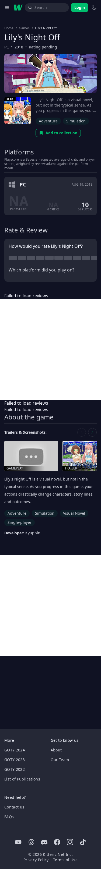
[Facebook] (57, 842)
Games (24, 28)
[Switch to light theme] (94, 7)
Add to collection (61, 132)
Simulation (76, 120)
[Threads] (31, 842)
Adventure (48, 120)
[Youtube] (18, 842)
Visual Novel (74, 513)
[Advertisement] (50, 349)
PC (6, 47)
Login (79, 7)
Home (8, 28)
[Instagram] (70, 842)
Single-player (20, 522)
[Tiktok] (83, 842)
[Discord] (44, 842)
